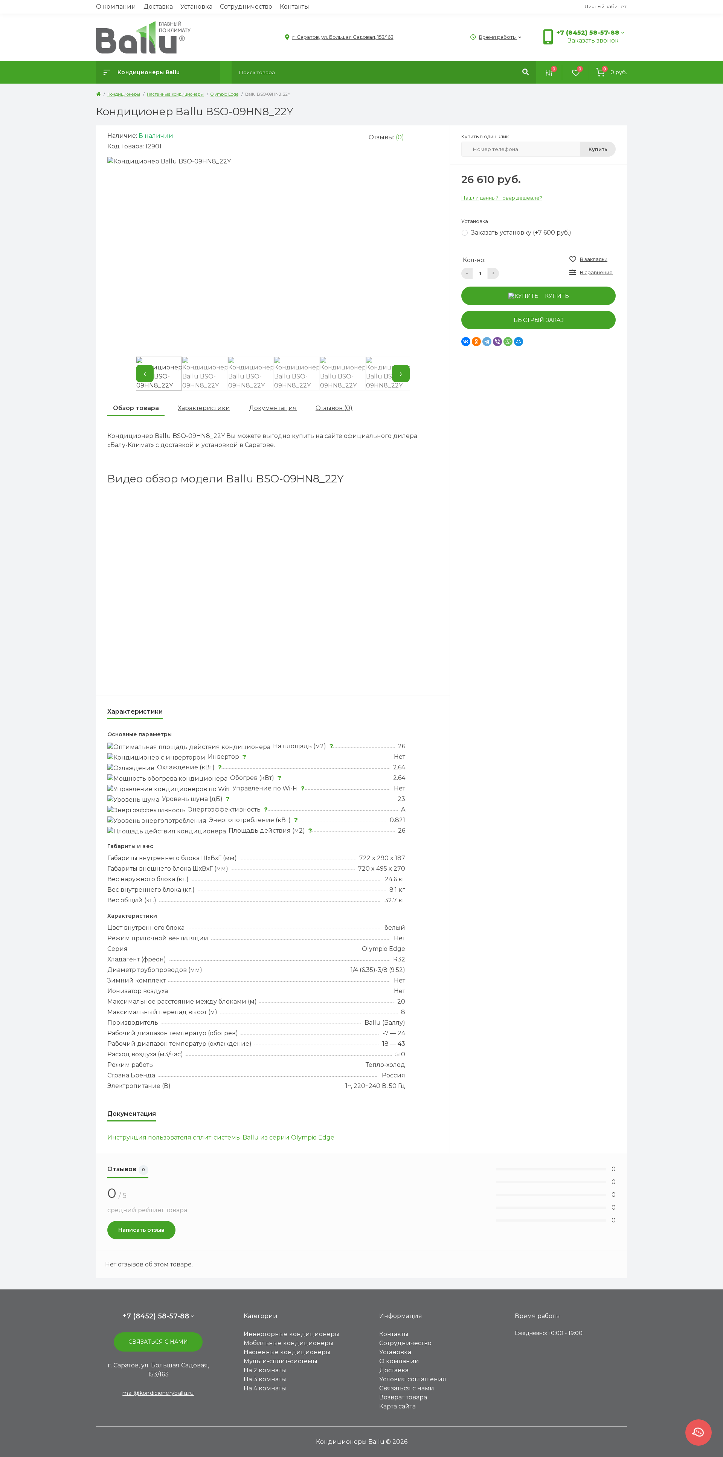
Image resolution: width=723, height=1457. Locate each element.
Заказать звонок (593, 40)
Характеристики (204, 408)
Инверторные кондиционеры (292, 1334)
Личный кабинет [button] (606, 6)
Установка (196, 6)
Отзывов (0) (334, 408)
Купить (598, 149)
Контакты (294, 6)
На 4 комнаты (265, 1388)
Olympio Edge (224, 94)
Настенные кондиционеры (175, 94)
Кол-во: (474, 260)
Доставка (158, 6)
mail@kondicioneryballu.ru (158, 1393)
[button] (339, 37)
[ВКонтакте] (465, 341)
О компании (116, 6)
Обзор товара (136, 408)
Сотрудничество (246, 6)
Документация (273, 408)
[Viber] (497, 341)
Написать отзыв (141, 1230)
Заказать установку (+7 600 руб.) (521, 233)
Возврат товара (403, 1397)
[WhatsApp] (508, 341)
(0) (400, 137)
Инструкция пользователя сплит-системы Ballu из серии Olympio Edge (220, 1137)
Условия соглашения (412, 1379)
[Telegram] (486, 341)
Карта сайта (397, 1406)
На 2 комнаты (265, 1370)
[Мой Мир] (518, 341)
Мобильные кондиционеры (289, 1343)
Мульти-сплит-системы (280, 1361)
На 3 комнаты (265, 1379)
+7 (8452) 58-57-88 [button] (156, 1316)
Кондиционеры (123, 94)
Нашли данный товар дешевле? (501, 198)
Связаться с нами (158, 1341)
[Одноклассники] (476, 341)
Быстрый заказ (539, 320)
